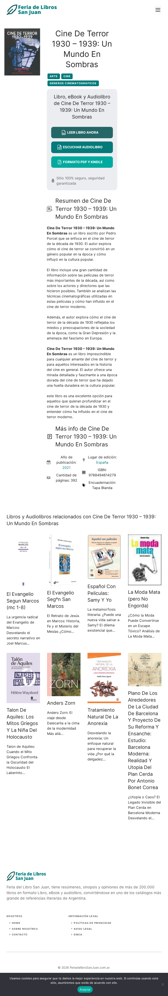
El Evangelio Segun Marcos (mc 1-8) (23, 600)
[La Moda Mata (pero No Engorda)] (144, 582)
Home (16, 922)
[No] (162, 984)
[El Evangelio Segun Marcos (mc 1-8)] (23, 584)
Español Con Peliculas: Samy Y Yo (102, 593)
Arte (54, 76)
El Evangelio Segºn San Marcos (60, 599)
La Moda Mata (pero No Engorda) (144, 598)
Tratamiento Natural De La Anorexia (103, 716)
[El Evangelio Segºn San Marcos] (63, 583)
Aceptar (85, 989)
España (102, 462)
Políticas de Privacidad (92, 922)
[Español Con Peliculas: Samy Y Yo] (104, 577)
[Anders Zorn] (63, 693)
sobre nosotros (25, 928)
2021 (66, 467)
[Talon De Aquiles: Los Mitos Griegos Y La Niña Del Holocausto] (23, 700)
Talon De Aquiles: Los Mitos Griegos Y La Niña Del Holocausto (22, 723)
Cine (67, 76)
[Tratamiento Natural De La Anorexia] (104, 700)
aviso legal (83, 928)
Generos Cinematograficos (73, 83)
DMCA (78, 934)
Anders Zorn (61, 703)
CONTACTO (20, 934)
